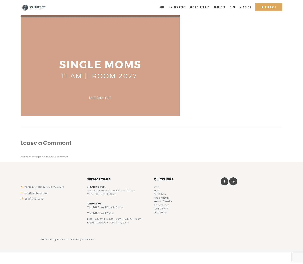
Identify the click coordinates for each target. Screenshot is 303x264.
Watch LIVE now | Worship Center (105, 207)
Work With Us (161, 208)
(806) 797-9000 (34, 198)
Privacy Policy (161, 205)
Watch (91, 213)
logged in (40, 156)
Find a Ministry (161, 197)
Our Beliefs (160, 194)
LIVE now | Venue (104, 213)
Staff (156, 190)
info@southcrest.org (36, 193)
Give (156, 186)
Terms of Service (163, 201)
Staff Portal (160, 212)
